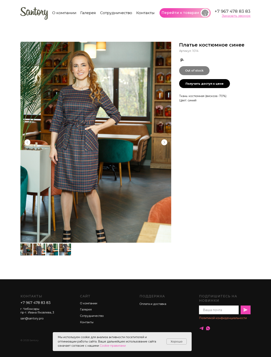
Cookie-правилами (113, 345)
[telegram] (201, 328)
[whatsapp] (208, 328)
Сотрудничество (116, 13)
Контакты (145, 13)
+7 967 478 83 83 (232, 11)
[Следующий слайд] (164, 142)
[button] (205, 13)
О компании (64, 13)
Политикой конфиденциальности (223, 318)
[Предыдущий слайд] (27, 142)
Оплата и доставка (152, 304)
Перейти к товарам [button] (180, 13)
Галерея (88, 13)
